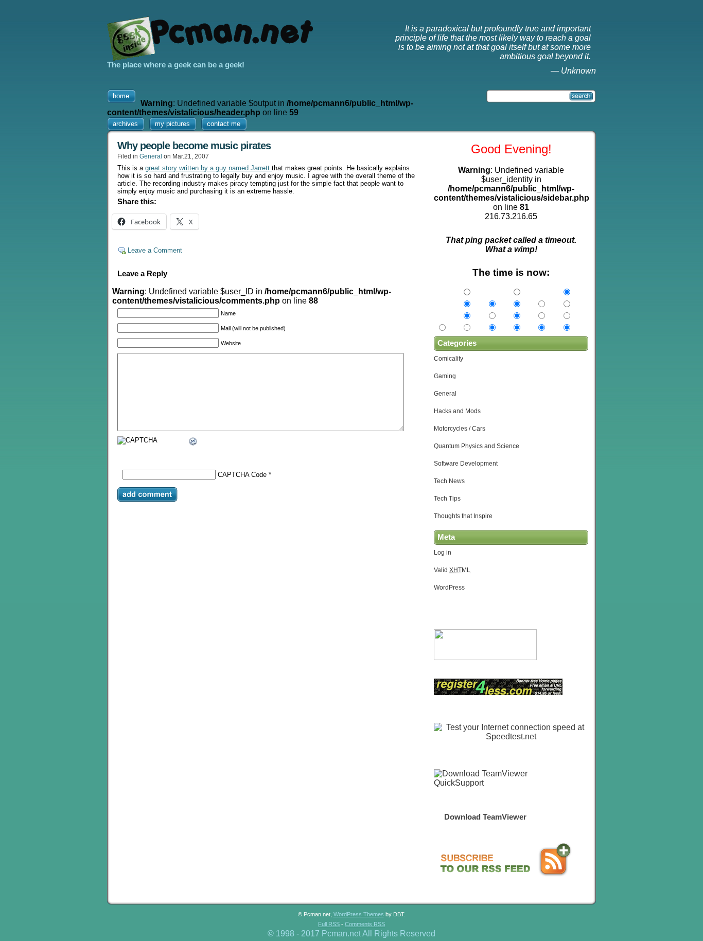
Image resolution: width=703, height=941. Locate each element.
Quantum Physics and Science (476, 446)
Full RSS (329, 924)
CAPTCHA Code (242, 474)
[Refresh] (193, 443)
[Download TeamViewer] (485, 782)
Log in (442, 552)
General (150, 156)
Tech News (449, 481)
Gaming (445, 376)
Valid (452, 570)
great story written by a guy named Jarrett (208, 168)
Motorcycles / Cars (459, 428)
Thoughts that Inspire (463, 516)
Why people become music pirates (194, 145)
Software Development (466, 463)
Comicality (448, 358)
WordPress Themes (358, 914)
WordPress (449, 587)
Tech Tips (447, 498)
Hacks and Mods (457, 411)
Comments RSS (365, 924)
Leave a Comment (155, 250)
